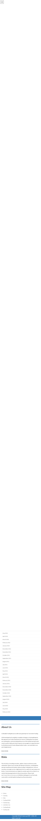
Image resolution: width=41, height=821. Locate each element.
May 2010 (5, 708)
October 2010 (6, 693)
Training (5, 795)
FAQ (4, 798)
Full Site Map (6, 802)
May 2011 (5, 671)
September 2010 (7, 696)
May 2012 (5, 633)
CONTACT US (6, 805)
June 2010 (5, 705)
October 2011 (6, 655)
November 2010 (7, 690)
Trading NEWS (6, 800)
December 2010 (7, 686)
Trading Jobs (6, 809)
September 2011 (7, 658)
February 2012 (6, 642)
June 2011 (5, 667)
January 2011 (6, 683)
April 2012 (5, 636)
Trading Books (6, 807)
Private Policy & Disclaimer (10, 775)
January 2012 (6, 645)
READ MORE (4, 751)
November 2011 (7, 652)
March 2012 (6, 639)
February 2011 (6, 680)
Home (4, 793)
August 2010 (6, 699)
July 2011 (5, 664)
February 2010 (6, 712)
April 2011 (5, 674)
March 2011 (6, 677)
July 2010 (5, 702)
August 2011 (6, 661)
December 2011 (7, 649)
